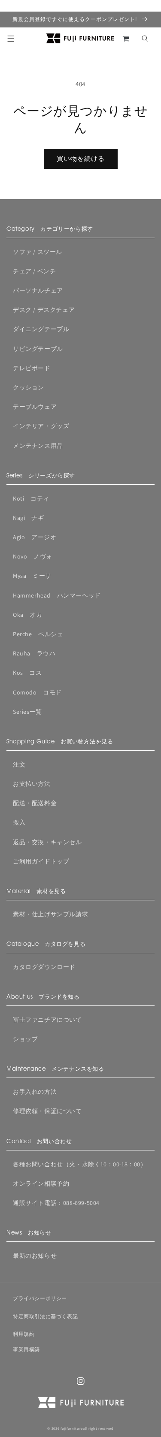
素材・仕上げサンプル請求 (50, 914)
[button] (10, 38)
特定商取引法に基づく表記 (45, 1316)
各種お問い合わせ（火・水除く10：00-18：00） (80, 1164)
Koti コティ (31, 498)
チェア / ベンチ (34, 271)
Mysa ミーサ (32, 576)
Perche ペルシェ (38, 634)
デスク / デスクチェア (44, 310)
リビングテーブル (38, 349)
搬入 (19, 822)
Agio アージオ (34, 537)
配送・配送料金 (35, 803)
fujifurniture (72, 1428)
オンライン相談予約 (41, 1183)
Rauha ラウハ (34, 653)
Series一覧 (27, 711)
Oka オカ (28, 615)
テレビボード (32, 368)
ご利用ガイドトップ (41, 861)
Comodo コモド (37, 692)
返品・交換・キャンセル (47, 842)
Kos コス (27, 672)
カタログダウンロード (44, 967)
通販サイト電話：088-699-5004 (56, 1203)
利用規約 (23, 1334)
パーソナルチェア (38, 290)
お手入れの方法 (35, 1092)
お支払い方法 (32, 784)
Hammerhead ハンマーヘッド (57, 595)
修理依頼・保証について (47, 1111)
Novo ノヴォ (32, 556)
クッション (28, 387)
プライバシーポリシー (40, 1298)
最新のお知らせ (35, 1255)
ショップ (25, 1039)
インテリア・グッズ (41, 426)
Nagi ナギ (28, 518)
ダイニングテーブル (41, 329)
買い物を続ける (81, 158)
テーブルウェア (35, 407)
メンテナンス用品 (38, 446)
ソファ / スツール (37, 252)
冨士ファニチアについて (47, 1019)
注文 (19, 764)
